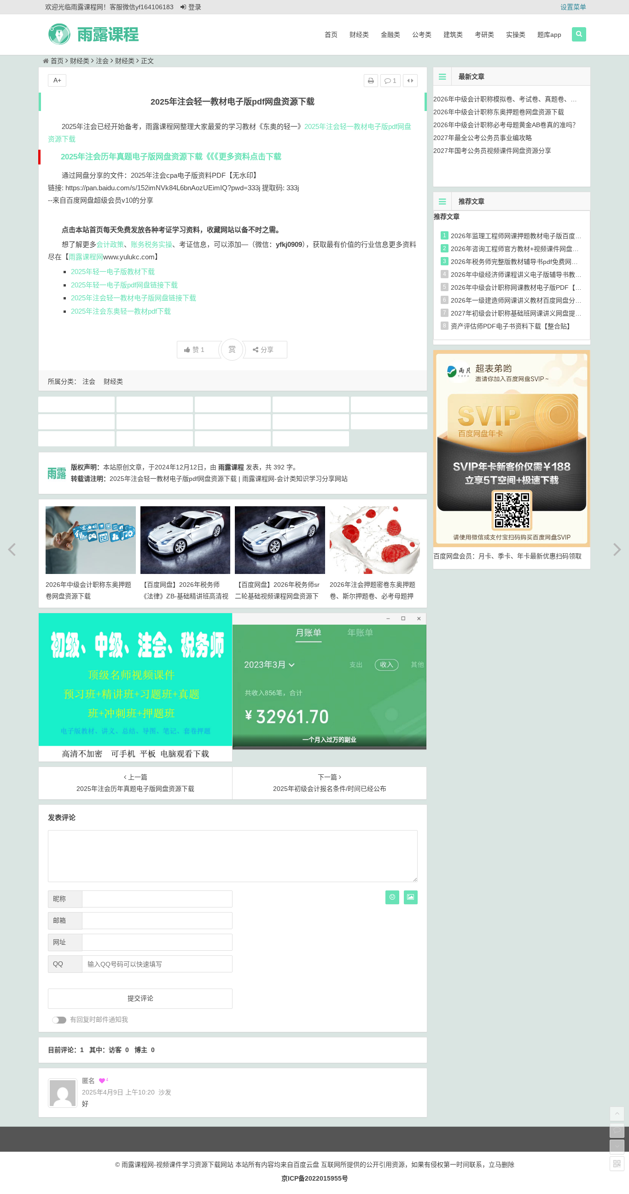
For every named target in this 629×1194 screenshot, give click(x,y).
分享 (267, 349)
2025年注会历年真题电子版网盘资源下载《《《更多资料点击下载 (171, 156)
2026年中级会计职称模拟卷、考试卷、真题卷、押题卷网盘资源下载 (531, 99)
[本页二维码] (617, 1163)
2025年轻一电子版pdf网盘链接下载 (124, 285)
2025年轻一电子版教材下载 (113, 271)
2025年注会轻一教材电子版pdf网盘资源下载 (234, 404)
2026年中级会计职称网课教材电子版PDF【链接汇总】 (529, 287)
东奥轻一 (155, 421)
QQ (58, 963)
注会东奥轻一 (310, 421)
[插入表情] (392, 897)
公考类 (421, 34)
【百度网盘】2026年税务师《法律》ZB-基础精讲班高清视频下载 (184, 596)
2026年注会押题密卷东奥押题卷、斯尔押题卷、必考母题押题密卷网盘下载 (372, 596)
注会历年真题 (389, 421)
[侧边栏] (410, 80)
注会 (102, 60)
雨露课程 (232, 438)
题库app (549, 34)
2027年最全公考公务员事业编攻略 (482, 137)
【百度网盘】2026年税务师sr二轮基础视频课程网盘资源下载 (277, 596)
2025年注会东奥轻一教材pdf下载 (121, 311)
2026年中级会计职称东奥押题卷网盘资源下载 (498, 112)
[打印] (371, 80)
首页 (331, 34)
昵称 (59, 898)
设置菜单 (573, 7)
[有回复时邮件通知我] (59, 1020)
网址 (59, 942)
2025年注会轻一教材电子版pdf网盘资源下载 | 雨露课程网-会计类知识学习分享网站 (229, 478)
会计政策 (110, 244)
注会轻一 (76, 438)
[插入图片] (411, 897)
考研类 (484, 34)
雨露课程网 (86, 257)
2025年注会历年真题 (155, 404)
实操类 (515, 34)
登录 (194, 7)
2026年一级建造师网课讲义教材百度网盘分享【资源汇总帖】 (539, 300)
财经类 (359, 34)
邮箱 (59, 920)
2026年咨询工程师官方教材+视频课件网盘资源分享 (524, 248)
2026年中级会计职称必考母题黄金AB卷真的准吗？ (506, 125)
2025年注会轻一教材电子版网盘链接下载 (133, 298)
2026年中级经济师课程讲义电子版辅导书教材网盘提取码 (532, 274)
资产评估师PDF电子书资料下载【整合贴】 (512, 326)
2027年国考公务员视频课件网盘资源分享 (492, 150)
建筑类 (453, 34)
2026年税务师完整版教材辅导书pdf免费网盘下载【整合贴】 (537, 261)
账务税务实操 (151, 244)
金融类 (390, 34)
